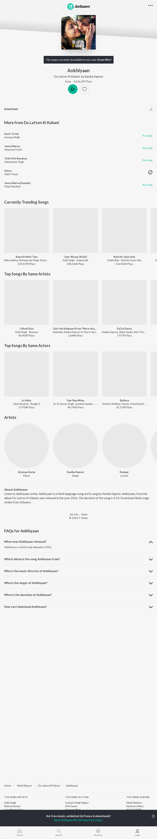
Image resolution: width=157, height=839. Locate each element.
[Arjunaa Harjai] (26, 445)
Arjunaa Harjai (26, 472)
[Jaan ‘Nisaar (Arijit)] (75, 230)
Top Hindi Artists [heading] (16, 797)
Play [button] (73, 89)
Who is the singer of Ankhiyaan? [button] (25, 583)
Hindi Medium (134, 802)
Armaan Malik (12, 137)
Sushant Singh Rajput (76, 802)
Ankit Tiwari (11, 174)
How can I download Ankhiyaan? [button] (25, 606)
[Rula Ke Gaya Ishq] (124, 230)
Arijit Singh (10, 802)
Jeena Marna (12, 146)
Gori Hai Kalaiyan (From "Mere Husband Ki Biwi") (75, 328)
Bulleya (124, 400)
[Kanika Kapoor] (75, 445)
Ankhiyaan (72, 785)
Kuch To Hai (11, 133)
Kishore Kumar (12, 806)
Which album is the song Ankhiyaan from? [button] (32, 559)
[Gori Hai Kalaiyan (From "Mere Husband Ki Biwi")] (75, 302)
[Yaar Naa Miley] (75, 374)
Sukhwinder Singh (14, 161)
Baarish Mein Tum (26, 256)
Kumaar (124, 472)
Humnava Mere (134, 806)
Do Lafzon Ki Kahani (67, 76)
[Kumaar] (124, 445)
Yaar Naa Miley (75, 400)
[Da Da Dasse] (124, 302)
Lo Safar (26, 400)
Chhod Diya (27, 328)
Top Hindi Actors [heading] (77, 797)
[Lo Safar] (26, 374)
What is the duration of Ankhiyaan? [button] (28, 594)
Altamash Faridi (13, 149)
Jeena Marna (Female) (17, 183)
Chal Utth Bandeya (15, 158)
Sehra (7, 170)
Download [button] (11, 109)
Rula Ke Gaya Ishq (124, 256)
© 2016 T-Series (78, 517)
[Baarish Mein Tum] (26, 230)
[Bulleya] (124, 374)
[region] (78, 785)
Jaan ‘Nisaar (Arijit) (75, 256)
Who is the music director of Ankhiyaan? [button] (31, 571)
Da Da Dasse (124, 328)
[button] (84, 89)
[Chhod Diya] (26, 302)
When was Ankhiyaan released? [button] (25, 541)
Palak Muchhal (12, 186)
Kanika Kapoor (94, 76)
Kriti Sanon (71, 806)
